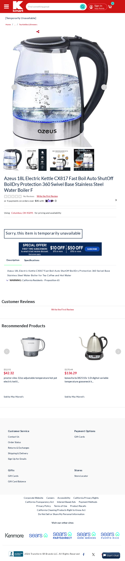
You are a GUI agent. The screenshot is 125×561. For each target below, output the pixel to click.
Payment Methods (88, 501)
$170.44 (69, 369)
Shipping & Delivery (18, 453)
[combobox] (56, 6)
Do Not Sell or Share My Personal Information (61, 514)
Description (13, 260)
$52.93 (7, 369)
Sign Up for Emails (17, 458)
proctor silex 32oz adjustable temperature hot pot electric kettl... (30, 379)
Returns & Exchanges (18, 447)
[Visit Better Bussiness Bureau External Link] (16, 553)
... (15, 24)
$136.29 (71, 373)
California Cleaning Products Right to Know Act (61, 510)
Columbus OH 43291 (22, 212)
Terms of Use (60, 506)
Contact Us (13, 436)
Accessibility (63, 497)
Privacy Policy (43, 506)
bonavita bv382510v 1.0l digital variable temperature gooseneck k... (86, 379)
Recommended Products (23, 325)
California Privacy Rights (86, 497)
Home (8, 24)
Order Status (14, 442)
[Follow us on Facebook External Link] (83, 554)
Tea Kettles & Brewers (28, 24)
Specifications (31, 260)
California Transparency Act (39, 501)
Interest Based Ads (66, 501)
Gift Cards (79, 436)
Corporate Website (33, 497)
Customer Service (18, 431)
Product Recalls (78, 505)
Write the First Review (47, 196)
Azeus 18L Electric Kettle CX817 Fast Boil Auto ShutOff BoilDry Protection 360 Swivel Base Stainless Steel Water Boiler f (58, 184)
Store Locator (81, 475)
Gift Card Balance (17, 481)
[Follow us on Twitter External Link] (93, 554)
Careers (50, 497)
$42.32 (9, 373)
